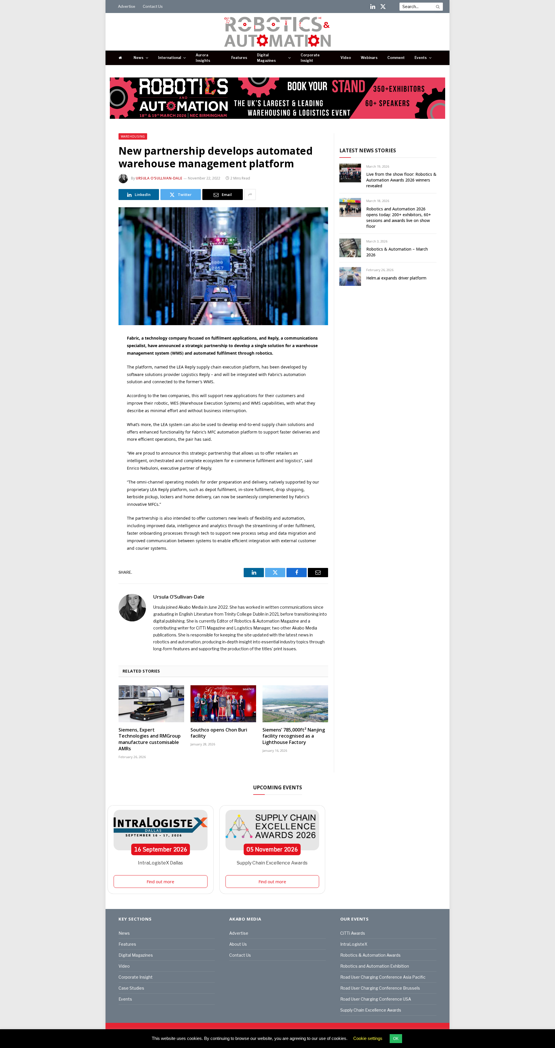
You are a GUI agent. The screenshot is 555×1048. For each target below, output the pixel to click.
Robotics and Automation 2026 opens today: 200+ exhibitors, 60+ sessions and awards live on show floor (398, 217)
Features (239, 57)
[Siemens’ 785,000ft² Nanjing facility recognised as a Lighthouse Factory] (295, 703)
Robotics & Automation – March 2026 (397, 252)
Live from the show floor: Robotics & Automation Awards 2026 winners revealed (401, 179)
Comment (396, 57)
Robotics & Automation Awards (370, 955)
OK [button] (396, 1038)
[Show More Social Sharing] (250, 194)
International (169, 57)
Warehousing (133, 136)
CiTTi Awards (352, 933)
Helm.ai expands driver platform (396, 278)
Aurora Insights (203, 58)
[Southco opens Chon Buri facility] (223, 703)
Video (346, 57)
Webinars (369, 57)
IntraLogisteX (353, 944)
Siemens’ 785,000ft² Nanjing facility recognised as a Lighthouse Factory (293, 736)
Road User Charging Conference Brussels (380, 988)
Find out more (160, 881)
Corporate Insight (310, 58)
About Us (238, 944)
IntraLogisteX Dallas (160, 863)
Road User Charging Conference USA (375, 999)
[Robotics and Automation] (278, 32)
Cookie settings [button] (367, 1038)
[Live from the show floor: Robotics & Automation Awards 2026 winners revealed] (350, 173)
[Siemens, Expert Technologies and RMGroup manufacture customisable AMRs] (151, 703)
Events (421, 57)
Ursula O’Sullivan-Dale (159, 178)
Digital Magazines (266, 58)
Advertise (126, 6)
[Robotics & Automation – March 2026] (350, 247)
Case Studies (131, 988)
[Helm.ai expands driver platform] (350, 276)
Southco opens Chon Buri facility (218, 733)
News (138, 57)
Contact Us (153, 6)
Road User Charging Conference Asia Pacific (383, 977)
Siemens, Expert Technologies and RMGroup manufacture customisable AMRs (150, 739)
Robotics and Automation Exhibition (374, 966)
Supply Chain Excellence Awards (272, 863)
